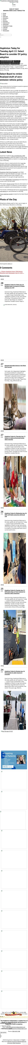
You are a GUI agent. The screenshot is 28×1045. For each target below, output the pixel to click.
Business (5, 21)
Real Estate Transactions (12, 179)
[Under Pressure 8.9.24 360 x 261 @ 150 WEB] (14, 880)
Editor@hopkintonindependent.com (15, 1027)
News (4, 15)
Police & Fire (6, 23)
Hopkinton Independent (7, 60)
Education (5, 18)
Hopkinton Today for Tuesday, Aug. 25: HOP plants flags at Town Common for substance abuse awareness (15, 592)
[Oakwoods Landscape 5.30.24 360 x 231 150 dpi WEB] (14, 801)
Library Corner (11, 184)
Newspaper (6, 30)
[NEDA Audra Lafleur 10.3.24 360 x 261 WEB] (14, 761)
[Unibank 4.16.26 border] (14, 920)
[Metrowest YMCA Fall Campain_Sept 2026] (14, 860)
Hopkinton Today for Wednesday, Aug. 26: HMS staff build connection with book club (16, 514)
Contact (5, 29)
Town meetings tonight (6, 194)
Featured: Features (5, 63)
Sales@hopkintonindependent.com (17, 1028)
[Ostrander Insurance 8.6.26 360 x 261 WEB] (14, 900)
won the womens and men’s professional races (12, 164)
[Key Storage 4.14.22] (14, 741)
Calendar (5, 27)
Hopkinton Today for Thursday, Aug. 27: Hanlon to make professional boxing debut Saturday (15, 438)
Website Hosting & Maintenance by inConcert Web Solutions (16, 1042)
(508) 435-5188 (16, 1031)
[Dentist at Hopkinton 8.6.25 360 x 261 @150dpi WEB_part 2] (14, 960)
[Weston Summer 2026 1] (14, 1000)
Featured (5, 16)
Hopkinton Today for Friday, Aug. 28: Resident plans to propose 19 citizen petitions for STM (14, 286)
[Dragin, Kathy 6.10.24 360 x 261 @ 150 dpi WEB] (14, 840)
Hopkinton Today (7, 26)
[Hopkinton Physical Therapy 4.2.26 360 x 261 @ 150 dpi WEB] (14, 781)
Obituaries (6, 24)
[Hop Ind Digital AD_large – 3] (14, 980)
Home (4, 13)
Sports (4, 19)
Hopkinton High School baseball (8, 172)
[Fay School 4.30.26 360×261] (14, 940)
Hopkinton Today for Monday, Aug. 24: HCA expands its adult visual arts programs (15, 672)
